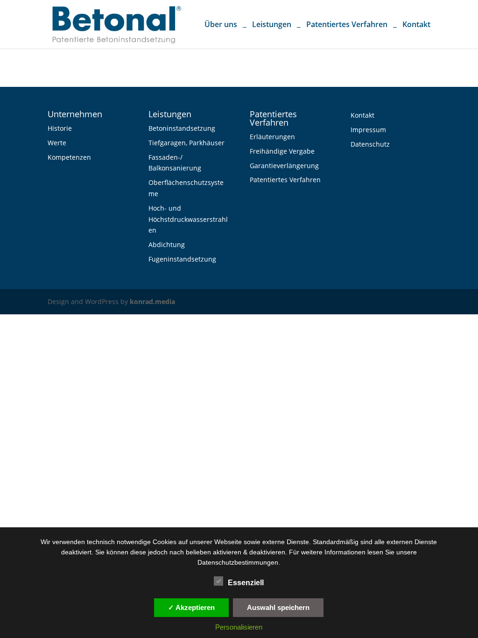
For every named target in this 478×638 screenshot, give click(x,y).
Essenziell (246, 583)
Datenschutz (370, 144)
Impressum (368, 129)
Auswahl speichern (278, 607)
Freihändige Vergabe (282, 151)
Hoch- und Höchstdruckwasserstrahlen (188, 219)
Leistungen (271, 25)
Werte (57, 142)
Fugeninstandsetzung (182, 259)
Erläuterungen (272, 136)
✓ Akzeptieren (191, 607)
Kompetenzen (69, 157)
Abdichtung (166, 244)
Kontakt (416, 25)
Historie (60, 128)
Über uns (220, 25)
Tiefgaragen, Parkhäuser (186, 142)
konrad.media (152, 301)
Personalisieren (238, 627)
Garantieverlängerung (284, 165)
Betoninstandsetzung (181, 128)
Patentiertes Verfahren (346, 25)
